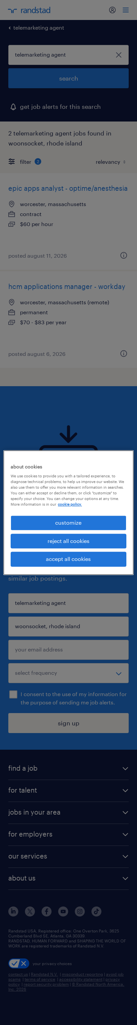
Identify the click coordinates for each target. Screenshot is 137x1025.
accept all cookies (68, 559)
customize (68, 523)
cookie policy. (70, 504)
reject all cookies (68, 541)
